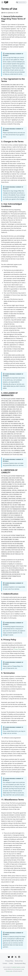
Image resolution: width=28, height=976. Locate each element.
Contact (5, 963)
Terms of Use (19, 961)
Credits (11, 963)
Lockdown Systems (16, 967)
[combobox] (21, 2)
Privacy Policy (17, 649)
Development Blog (20, 963)
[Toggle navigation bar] (2, 2)
